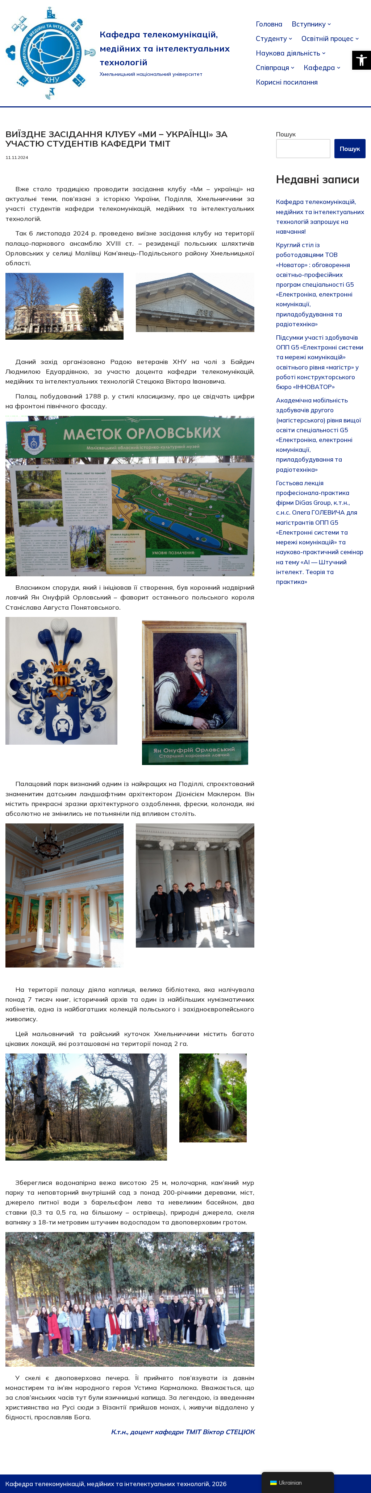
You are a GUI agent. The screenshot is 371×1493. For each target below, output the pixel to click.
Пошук (286, 134)
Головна (269, 24)
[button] (361, 60)
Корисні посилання (287, 82)
